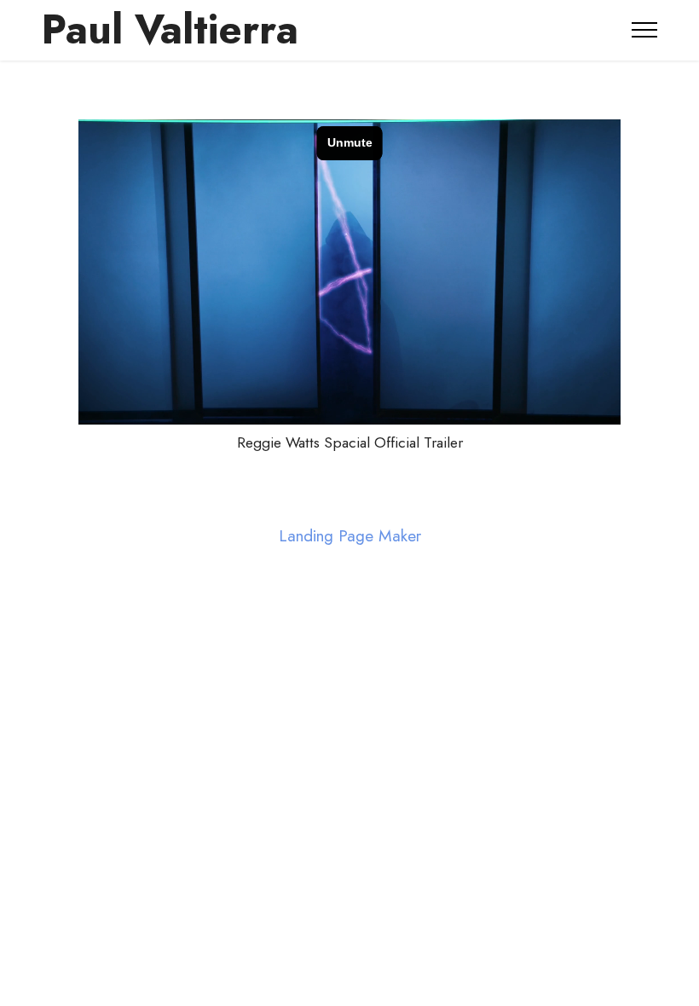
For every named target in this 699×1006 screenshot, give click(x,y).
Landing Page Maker (350, 536)
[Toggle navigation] (645, 29)
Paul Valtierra (169, 29)
